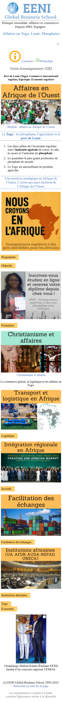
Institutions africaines (14, 595)
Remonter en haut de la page (31, 686)
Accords (6, 488)
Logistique (7, 435)
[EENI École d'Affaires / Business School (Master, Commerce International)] (31, 28)
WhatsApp (46, 61)
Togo (4, 603)
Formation (7, 325)
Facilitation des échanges (16, 542)
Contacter (27, 61)
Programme (8, 257)
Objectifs (6, 265)
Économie (7, 608)
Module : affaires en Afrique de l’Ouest (31, 126)
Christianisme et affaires (31, 375)
